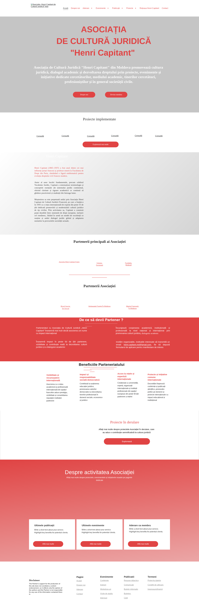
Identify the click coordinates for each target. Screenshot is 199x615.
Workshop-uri (105, 589)
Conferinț (104, 580)
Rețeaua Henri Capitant (149, 8)
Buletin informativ (131, 589)
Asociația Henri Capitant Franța (69, 262)
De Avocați (65, 308)
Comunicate (129, 585)
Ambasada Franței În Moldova (99, 306)
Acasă (65, 8)
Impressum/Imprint (155, 589)
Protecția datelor (154, 580)
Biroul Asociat (65, 306)
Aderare (86, 8)
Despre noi (75, 8)
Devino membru (116, 95)
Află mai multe (48, 544)
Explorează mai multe (100, 144)
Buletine (127, 594)
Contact (165, 8)
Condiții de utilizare (156, 585)
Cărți (126, 598)
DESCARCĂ (101, 349)
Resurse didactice (131, 580)
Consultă (40, 136)
